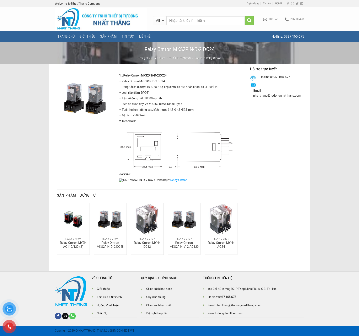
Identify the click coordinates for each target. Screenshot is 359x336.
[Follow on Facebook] (287, 3)
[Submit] (249, 20)
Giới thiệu (87, 36)
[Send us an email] (301, 3)
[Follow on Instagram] (292, 3)
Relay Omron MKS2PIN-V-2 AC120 (184, 245)
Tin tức (128, 36)
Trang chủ (66, 36)
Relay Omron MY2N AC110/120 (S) (73, 245)
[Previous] (57, 228)
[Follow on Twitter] (297, 3)
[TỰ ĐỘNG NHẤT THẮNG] (101, 19)
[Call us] (72, 316)
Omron (198, 58)
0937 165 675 (294, 36)
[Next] (237, 228)
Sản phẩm (108, 36)
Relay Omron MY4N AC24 (221, 245)
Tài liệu (267, 3)
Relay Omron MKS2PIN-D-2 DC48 (110, 245)
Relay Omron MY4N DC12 (147, 245)
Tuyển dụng (252, 3)
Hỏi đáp (279, 3)
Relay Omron (213, 58)
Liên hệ (144, 36)
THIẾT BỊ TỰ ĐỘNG (180, 58)
